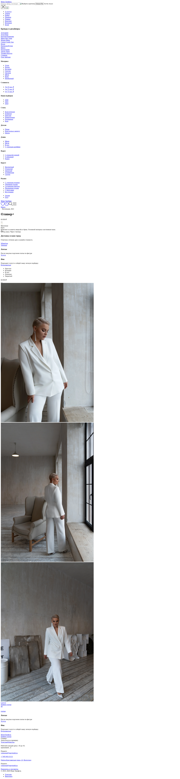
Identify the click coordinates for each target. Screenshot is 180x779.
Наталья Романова (7, 36)
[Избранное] (3, 205)
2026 (6, 100)
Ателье (7, 195)
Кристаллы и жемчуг (12, 131)
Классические (10, 112)
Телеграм (8, 774)
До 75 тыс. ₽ (9, 89)
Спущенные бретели (12, 186)
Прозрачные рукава (12, 188)
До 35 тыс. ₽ (9, 87)
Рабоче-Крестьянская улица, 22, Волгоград (16, 760)
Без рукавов (9, 192)
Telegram (4, 245)
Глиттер (8, 71)
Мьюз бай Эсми (6, 38)
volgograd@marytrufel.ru (9, 753)
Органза (8, 73)
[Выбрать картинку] (7, 7)
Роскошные (9, 119)
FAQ (6, 197)
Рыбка (7, 15)
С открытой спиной (12, 155)
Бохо (6, 121)
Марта (3, 48)
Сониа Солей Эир (7, 42)
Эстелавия (4, 33)
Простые (8, 115)
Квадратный (9, 167)
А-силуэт (8, 11)
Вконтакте (8, 776)
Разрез (7, 159)
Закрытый (8, 171)
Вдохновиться (6, 265)
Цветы (7, 133)
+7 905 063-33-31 (7, 756)
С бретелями (9, 190)
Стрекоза (4, 55)
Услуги (3, 255)
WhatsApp (4, 243)
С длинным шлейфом (12, 147)
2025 (6, 102)
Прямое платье (6, 736)
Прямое (7, 19)
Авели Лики (5, 51)
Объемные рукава (11, 184)
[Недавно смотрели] (7, 205)
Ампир (7, 13)
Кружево (8, 69)
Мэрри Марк (5, 40)
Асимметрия (9, 172)
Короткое (8, 21)
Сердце (7, 174)
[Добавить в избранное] (1, 282)
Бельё (7, 25)
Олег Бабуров (6, 57)
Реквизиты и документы (9, 769)
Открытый (9, 169)
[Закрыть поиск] (3, 7)
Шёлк (7, 75)
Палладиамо (5, 50)
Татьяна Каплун (6, 53)
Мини (7, 141)
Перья (7, 129)
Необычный (9, 78)
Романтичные (10, 117)
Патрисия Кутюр (7, 46)
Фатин (7, 67)
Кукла (3, 44)
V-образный (9, 157)
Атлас (7, 65)
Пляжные (8, 114)
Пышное (8, 17)
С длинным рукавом (12, 182)
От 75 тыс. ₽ (9, 91)
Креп (7, 76)
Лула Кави (4, 35)
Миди (7, 143)
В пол (7, 145)
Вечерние (8, 23)
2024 (6, 103)
